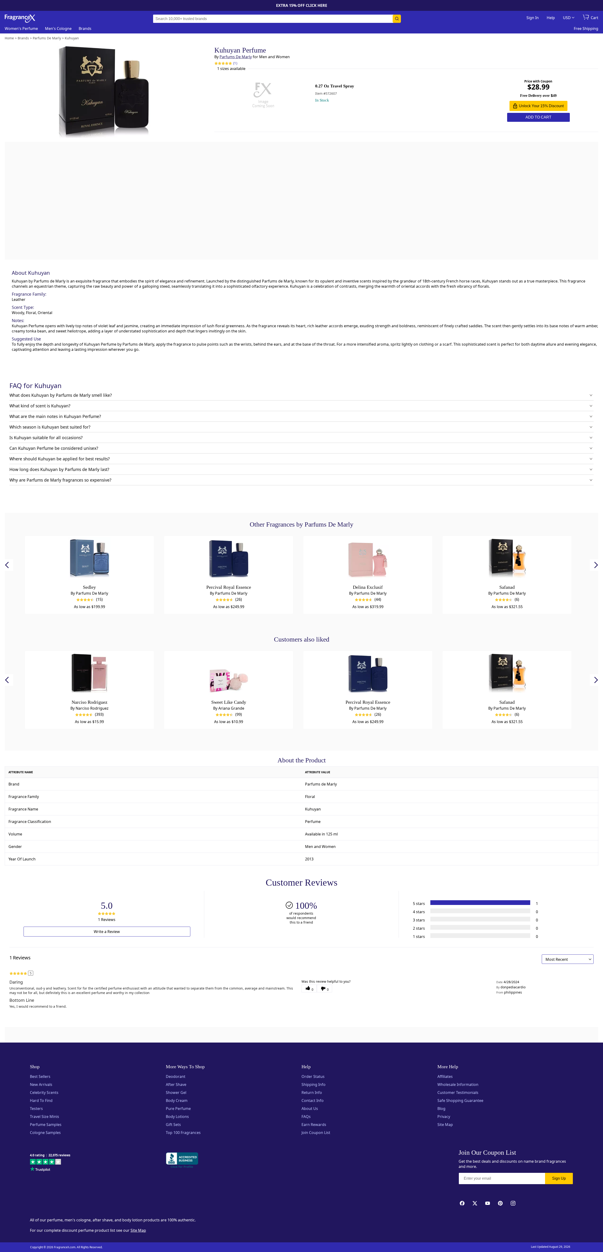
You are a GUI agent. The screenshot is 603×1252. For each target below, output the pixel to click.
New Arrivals (41, 1084)
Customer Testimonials (457, 1092)
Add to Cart (538, 117)
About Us (310, 1108)
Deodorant (175, 1076)
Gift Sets (173, 1124)
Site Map (445, 1124)
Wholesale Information (457, 1084)
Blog (441, 1108)
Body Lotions (177, 1116)
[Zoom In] (423, 489)
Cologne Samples (45, 1132)
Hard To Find (41, 1100)
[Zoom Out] (423, 503)
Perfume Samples (45, 1124)
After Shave (176, 1084)
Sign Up (559, 1178)
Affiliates (445, 1076)
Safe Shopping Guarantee (460, 1100)
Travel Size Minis (44, 1116)
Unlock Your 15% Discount (541, 106)
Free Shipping (586, 28)
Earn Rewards (314, 1124)
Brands (85, 28)
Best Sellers (40, 1076)
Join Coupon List (316, 1132)
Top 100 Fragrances (183, 1132)
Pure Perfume (178, 1108)
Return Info (312, 1092)
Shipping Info (314, 1084)
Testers (36, 1108)
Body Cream (176, 1100)
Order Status (313, 1076)
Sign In (532, 17)
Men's (58, 28)
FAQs (306, 1116)
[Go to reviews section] (223, 63)
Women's (21, 28)
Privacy (443, 1116)
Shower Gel (176, 1092)
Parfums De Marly (236, 56)
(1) (235, 63)
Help (551, 17)
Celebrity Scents (44, 1092)
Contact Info (313, 1100)
